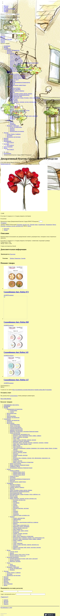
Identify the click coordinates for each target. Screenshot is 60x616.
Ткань (8, 120)
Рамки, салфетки (17, 540)
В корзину (3, 223)
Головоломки (13, 410)
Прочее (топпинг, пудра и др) (18, 111)
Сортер (12, 412)
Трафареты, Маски (15, 68)
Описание (6, 228)
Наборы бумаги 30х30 (19, 78)
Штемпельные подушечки (17, 131)
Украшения (10, 86)
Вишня (15, 501)
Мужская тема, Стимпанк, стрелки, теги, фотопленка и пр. (29, 537)
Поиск (17, 14)
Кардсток (12, 83)
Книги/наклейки (11, 416)
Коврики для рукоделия (16, 61)
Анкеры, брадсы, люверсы (17, 90)
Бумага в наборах (14, 74)
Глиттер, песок (14, 106)
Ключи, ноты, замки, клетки (20, 530)
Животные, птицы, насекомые (21, 441)
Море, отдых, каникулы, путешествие (23, 536)
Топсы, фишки (14, 100)
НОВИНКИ (7, 46)
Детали (6, 230)
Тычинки (15, 512)
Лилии (15, 504)
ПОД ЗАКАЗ (13, 54)
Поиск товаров (5, 33)
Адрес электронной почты (8, 594)
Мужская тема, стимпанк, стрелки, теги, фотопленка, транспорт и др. (31, 458)
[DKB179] (24, 210)
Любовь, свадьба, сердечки (20, 455)
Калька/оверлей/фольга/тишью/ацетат (20, 82)
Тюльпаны (16, 514)
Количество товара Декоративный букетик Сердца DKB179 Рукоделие (19, 221)
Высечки (12, 92)
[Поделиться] (2, 613)
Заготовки (12, 81)
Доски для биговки (15, 57)
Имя (2, 591)
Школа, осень (16, 445)
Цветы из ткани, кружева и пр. (21, 515)
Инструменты (10, 53)
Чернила (12, 128)
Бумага (9, 72)
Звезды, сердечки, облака (20, 452)
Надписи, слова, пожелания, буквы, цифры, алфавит (27, 435)
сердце (29, 226)
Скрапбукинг (7, 49)
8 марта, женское (17, 460)
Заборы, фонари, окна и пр (20, 528)
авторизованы (14, 395)
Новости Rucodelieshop (6, 398)
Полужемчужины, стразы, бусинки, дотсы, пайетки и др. (25, 97)
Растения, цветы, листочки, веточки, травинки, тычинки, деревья (30, 442)
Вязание (6, 581)
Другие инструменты (15, 58)
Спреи (11, 113)
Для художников (8, 146)
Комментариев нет (6, 164)
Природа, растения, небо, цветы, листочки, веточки (27, 547)
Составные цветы (18, 451)
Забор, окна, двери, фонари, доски (22, 444)
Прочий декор (14, 99)
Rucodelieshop (7, 153)
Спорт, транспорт (17, 543)
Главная (6, 7)
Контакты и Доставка (9, 8)
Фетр (11, 121)
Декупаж (6, 132)
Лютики (15, 505)
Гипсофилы (16, 502)
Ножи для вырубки (15, 64)
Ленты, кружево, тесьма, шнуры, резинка (21, 93)
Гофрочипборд (17, 519)
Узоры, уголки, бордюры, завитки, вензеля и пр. (26, 544)
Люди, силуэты (17, 535)
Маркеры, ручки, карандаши (14, 71)
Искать (3, 35)
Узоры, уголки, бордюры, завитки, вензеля (24, 439)
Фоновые (15, 453)
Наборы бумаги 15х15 (19, 75)
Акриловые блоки (15, 56)
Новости (6, 604)
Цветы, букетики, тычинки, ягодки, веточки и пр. (23, 102)
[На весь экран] (4, 613)
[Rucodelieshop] (10, 31)
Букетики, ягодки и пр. (23, 224)
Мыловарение (7, 141)
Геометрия (16, 459)
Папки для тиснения (15, 65)
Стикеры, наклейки (15, 89)
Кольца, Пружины (15, 117)
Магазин (6, 6)
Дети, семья (16, 438)
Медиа (8, 104)
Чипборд (12, 103)
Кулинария (16, 532)
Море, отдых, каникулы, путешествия (23, 462)
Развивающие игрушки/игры (14, 409)
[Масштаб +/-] (6, 613)
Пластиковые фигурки (16, 96)
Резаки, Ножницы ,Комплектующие (19, 67)
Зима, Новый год (17, 446)
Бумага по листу (14, 79)
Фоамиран (13, 124)
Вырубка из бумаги (15, 88)
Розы (14, 509)
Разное (15, 456)
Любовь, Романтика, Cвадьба (17, 258)
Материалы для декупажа (13, 137)
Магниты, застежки (15, 561)
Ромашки (15, 511)
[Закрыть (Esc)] (1, 613)
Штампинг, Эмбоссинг (13, 125)
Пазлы (8, 414)
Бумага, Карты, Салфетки (14, 134)
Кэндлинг (6, 144)
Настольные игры (11, 413)
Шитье (5, 148)
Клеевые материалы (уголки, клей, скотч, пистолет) (24, 116)
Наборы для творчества (13, 50)
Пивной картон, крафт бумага (18, 85)
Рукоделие (12, 254)
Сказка (15, 541)
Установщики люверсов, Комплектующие (21, 69)
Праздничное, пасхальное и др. (21, 434)
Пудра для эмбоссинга (16, 127)
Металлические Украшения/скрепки (19, 95)
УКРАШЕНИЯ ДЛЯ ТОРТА (11, 405)
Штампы (12, 130)
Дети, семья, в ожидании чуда (21, 525)
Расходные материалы (13, 114)
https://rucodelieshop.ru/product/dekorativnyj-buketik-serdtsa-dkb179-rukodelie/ (32, 389)
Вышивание (7, 579)
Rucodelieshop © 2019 (6, 607)
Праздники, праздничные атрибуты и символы (25, 522)
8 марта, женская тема (19, 518)
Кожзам (12, 123)
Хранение (9, 51)
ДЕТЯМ (6, 47)
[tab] (31, 228)
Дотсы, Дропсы (14, 107)
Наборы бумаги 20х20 (19, 76)
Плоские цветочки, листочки (21, 508)
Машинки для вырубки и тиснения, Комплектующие (24, 62)
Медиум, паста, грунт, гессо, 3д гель (19, 110)
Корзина (6, 10)
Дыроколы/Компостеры (16, 60)
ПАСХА (15, 521)
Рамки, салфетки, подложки (20, 437)
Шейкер (15, 523)
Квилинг (6, 138)
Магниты (12, 118)
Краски (12, 109)
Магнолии (16, 507)
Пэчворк (6, 139)
